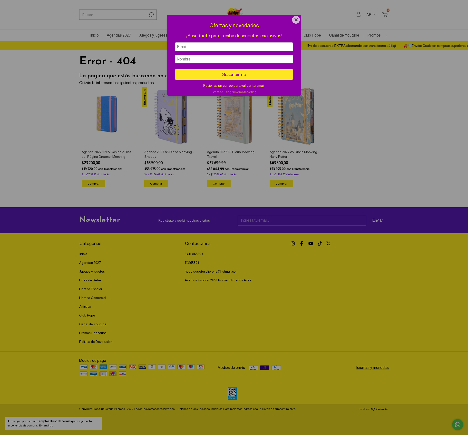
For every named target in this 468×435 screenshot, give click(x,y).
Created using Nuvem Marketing (234, 92)
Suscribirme (234, 74)
